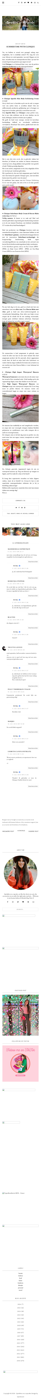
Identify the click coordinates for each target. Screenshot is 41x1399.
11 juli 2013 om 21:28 (20, 775)
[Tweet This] (16, 508)
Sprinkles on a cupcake (23, 1393)
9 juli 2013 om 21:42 (16, 620)
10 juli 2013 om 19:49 (16, 724)
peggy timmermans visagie (19, 689)
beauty (13, 513)
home (20, 1281)
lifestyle (20, 1285)
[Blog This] (25, 508)
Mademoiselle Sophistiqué (19, 549)
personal (20, 1288)
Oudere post (33, 831)
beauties (11, 617)
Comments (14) (20, 500)
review (25, 513)
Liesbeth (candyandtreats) (19, 752)
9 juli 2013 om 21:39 (16, 583)
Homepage (21, 830)
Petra (15, 566)
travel (20, 1290)
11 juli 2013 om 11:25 (16, 754)
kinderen (20, 1283)
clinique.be (27, 481)
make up (19, 513)
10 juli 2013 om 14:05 (16, 692)
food (20, 1278)
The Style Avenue (15, 647)
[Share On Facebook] (19, 508)
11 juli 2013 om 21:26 (20, 568)
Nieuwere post (8, 831)
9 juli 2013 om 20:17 (16, 551)
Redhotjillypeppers (16, 581)
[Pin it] (22, 508)
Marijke (11, 721)
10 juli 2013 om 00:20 (16, 650)
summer (31, 513)
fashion (20, 1276)
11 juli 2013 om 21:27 (20, 670)
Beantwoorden (33, 561)
